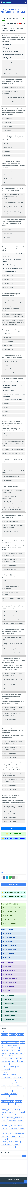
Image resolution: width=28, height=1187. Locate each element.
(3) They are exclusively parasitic (11, 619)
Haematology (21, 1088)
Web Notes (16, 1144)
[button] (22, 2)
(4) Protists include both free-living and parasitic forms (12, 213)
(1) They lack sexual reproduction (11, 612)
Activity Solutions (10, 1019)
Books (17, 1047)
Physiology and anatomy (7, 1117)
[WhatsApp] (10, 877)
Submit (13, 828)
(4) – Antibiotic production (11, 652)
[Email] (13, 877)
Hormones (16, 1090)
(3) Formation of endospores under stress (13, 97)
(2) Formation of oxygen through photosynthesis (10, 587)
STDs (11, 1133)
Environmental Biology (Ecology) (9, 1080)
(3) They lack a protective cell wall (11, 476)
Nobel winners (12, 1112)
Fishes (9, 1085)
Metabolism (18, 1101)
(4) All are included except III (9, 74)
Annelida (17, 1037)
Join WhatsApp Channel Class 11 (14, 893)
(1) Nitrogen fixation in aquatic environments (10, 581)
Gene (8, 1088)
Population (20, 1120)
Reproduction (5, 1131)
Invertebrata (4, 1098)
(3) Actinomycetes (7, 126)
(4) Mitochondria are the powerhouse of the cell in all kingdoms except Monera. (12, 508)
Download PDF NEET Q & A (12, 924)
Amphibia (4, 1037)
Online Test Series (9, 953)
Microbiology (4, 1104)
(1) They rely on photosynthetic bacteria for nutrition (12, 466)
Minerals (12, 1104)
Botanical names (5, 1050)
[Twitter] (7, 877)
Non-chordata (21, 1112)
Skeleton (21, 1136)
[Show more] (16, 877)
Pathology (17, 1114)
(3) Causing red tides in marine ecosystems (10, 593)
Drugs (18, 1066)
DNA (20, 1063)
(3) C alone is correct (7, 283)
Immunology (13, 1093)
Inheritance (20, 1096)
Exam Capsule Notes (10, 949)
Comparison (21, 1061)
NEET (2, 872)
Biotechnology (5, 1047)
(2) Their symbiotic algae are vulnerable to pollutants (13, 471)
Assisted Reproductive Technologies (10, 1042)
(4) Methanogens (6, 130)
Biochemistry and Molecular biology (9, 1045)
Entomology (13, 1074)
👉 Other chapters (13, 834)
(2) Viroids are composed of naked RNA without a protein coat (12, 526)
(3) (6, 151)
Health (3, 1090)
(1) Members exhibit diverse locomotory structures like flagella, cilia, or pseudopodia (13, 196)
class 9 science (20, 1147)
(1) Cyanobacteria (7, 118)
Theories (4, 1141)
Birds (12, 1047)
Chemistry (4, 1058)
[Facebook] (4, 877)
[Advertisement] (14, 855)
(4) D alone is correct (7, 287)
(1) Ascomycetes (6, 337)
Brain (19, 1050)
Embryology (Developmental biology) (10, 1072)
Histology (9, 1090)
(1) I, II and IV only (7, 62)
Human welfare (5, 1093)
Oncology (4, 1114)
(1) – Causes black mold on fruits (12, 638)
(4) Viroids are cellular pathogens (11, 535)
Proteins (20, 1125)
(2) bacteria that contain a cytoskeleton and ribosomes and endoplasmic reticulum (12, 308)
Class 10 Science (6, 1061)
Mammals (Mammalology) (7, 1101)
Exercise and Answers (11, 1012)
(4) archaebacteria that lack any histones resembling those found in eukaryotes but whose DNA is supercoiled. (13, 322)
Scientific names (5, 1136)
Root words (4, 1133)
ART (8, 1031)
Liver (11, 1098)
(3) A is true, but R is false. (9, 565)
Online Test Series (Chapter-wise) (14, 912)
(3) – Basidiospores (10, 369)
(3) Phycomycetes (7, 345)
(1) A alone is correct (7, 275)
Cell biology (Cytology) (14, 1055)
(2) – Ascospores (10, 365)
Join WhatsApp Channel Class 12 (14, 896)
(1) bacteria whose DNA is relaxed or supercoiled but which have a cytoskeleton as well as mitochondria (12, 301)
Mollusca (18, 1104)
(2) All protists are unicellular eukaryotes (13, 202)
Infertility (13, 1096)
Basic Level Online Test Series (13, 908)
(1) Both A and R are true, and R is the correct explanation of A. (12, 554)
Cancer (21, 1053)
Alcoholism (20, 1034)
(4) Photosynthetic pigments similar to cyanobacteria (12, 102)
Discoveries (4, 1066)
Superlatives (11, 1139)
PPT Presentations (10, 937)
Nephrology (16, 1109)
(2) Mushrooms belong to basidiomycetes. (9, 497)
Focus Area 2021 (17, 1085)
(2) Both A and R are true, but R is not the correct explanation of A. (12, 560)
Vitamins (9, 1144)
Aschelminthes (12, 1039)
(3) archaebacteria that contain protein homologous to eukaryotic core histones (12, 315)
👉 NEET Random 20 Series (13, 838)
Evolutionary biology (6, 1082)
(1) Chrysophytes (6, 229)
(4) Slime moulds (6, 241)
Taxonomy (19, 1139)
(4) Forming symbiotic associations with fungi (12, 599)
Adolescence (12, 1034)
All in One (7, 957)
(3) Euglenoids (6, 237)
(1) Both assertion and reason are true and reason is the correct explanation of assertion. (13, 435)
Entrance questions (18, 1077)
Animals (10, 1037)
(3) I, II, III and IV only (8, 70)
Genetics (14, 1088)
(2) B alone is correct (7, 279)
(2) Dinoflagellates (7, 233)
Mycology (18, 1106)
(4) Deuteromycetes (7, 349)
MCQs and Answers (10, 1015)
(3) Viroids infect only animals (10, 531)
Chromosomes (19, 1058)
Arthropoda (4, 1039)
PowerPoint (10, 1122)
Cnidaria (14, 1061)
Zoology (12, 1147)
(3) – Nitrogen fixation (10, 649)
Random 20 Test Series (11, 916)
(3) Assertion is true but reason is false (12, 449)
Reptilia (12, 1131)
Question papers (13, 1128)
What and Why (5, 1147)
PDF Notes (8, 933)
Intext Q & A (8, 1007)
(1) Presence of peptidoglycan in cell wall (13, 87)
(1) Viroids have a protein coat (10, 521)
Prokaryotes (13, 1125)
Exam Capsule (16, 1082)
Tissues (10, 1141)
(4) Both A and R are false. (9, 569)
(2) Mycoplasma (6, 122)
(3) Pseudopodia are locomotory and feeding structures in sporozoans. (12, 503)
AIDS (3, 1031)
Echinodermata (5, 1069)
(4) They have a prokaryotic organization (12, 623)
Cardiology (4, 1055)
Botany (13, 1050)
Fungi (3, 1088)
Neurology (4, 1112)
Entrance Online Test (6, 1077)
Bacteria (22, 1042)
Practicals (18, 1122)
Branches (4, 1053)
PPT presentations (10, 970)
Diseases (12, 1066)
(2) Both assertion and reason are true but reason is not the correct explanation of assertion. (13, 443)
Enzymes (21, 1080)
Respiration (18, 1131)
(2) (7, 147)
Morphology (4, 1106)
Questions (22, 1128)
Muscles (11, 1106)
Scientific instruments (19, 1133)
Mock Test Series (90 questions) (13, 920)
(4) (6, 155)
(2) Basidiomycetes (7, 341)
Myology (4, 1109)
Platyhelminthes (18, 1117)
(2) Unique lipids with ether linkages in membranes (12, 92)
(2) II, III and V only (7, 66)
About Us (13, 1183)
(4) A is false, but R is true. (9, 689)
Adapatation (4, 1034)
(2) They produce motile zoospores (11, 616)
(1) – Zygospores (9, 361)
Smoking (4, 1139)
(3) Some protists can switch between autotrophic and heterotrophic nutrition (12, 207)
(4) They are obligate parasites (10, 480)
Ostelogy (11, 1114)
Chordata (11, 1058)
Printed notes (5, 1125)
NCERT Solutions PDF (11, 945)
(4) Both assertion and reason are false (12, 453)
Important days (5, 1096)
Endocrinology (5, 1074)
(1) (6, 143)
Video (3, 1144)
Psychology (4, 1128)
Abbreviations (15, 1031)
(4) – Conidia (8, 373)
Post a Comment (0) (13, 884)
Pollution (4, 1120)
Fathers (3, 1085)
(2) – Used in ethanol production (12, 644)
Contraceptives (5, 1063)
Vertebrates (17, 1141)
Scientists (14, 1136)
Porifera (3, 1122)
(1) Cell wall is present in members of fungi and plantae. (12, 491)
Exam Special (8, 941)
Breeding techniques (13, 1053)
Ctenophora (13, 1063)
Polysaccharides (12, 1120)
